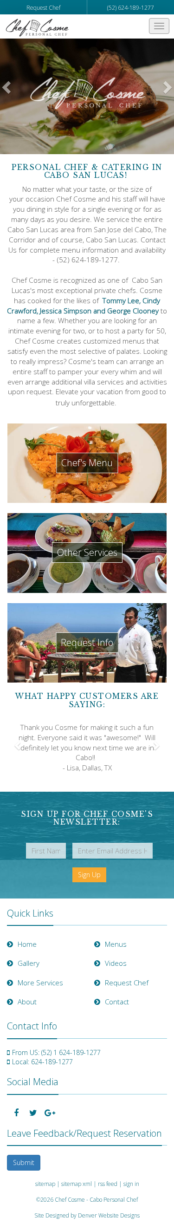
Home (27, 944)
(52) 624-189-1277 (130, 8)
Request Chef (43, 8)
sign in (131, 1184)
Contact (117, 1001)
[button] (5, 96)
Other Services (87, 552)
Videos (116, 963)
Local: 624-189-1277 (42, 1061)
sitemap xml (76, 1184)
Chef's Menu (87, 462)
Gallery (28, 963)
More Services (40, 982)
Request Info (87, 642)
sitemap (45, 1184)
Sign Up (89, 874)
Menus (116, 944)
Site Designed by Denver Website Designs (87, 1215)
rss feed (107, 1184)
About (27, 1001)
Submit (23, 1162)
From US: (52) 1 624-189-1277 (56, 1052)
